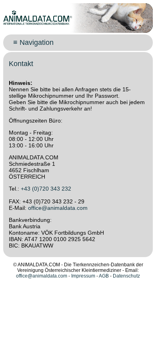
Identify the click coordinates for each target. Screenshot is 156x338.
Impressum (83, 276)
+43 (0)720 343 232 (46, 188)
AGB (104, 276)
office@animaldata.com (58, 208)
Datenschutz (126, 276)
